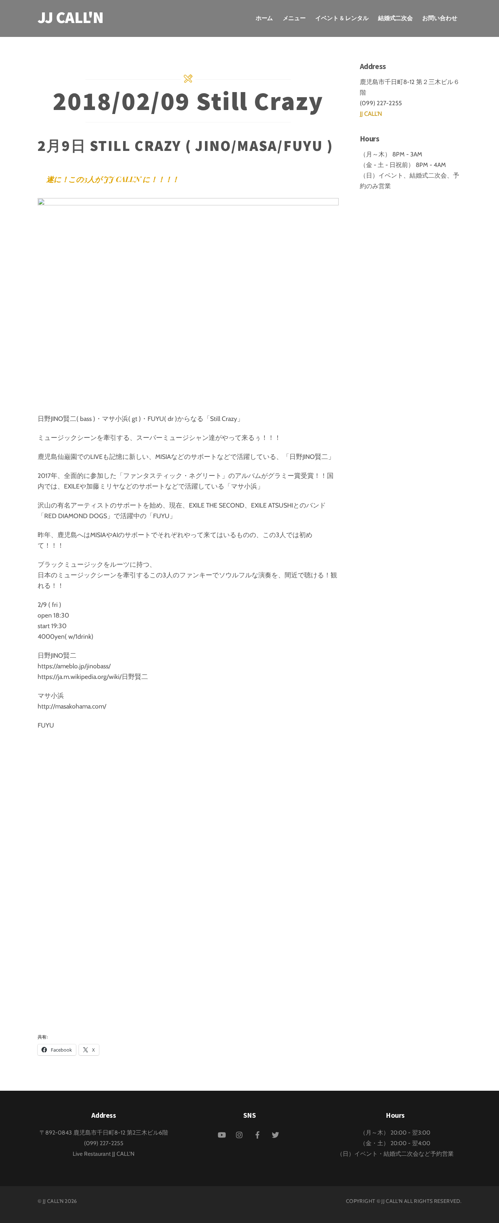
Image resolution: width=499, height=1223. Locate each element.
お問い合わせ (439, 18)
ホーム (264, 18)
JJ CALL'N (371, 113)
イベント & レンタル (341, 18)
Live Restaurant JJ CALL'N (103, 1153)
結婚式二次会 (395, 18)
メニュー (294, 18)
